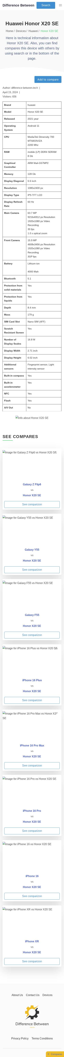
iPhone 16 (32, 876)
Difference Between (18, 5)
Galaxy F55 (32, 615)
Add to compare (48, 79)
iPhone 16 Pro (32, 810)
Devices (47, 995)
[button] (60, 5)
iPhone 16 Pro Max (32, 745)
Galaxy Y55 (32, 549)
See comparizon (32, 504)
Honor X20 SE (32, 495)
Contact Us (32, 995)
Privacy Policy (20, 1038)
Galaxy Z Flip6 (32, 484)
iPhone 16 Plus (32, 680)
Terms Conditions (42, 1038)
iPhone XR (32, 941)
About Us (17, 995)
